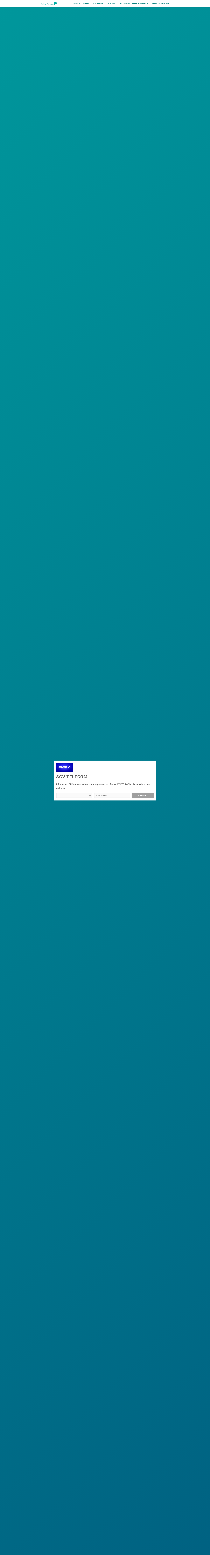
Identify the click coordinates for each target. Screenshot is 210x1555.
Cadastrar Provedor (160, 3)
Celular (86, 3)
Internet (76, 3)
